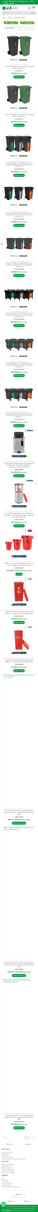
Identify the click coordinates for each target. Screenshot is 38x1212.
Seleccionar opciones (19, 823)
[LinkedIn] (22, 1197)
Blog (3, 1178)
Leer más (19, 574)
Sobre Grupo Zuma (7, 1152)
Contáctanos (5, 1155)
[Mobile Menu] (4, 8)
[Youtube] (16, 1197)
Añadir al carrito (20, 77)
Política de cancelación (8, 1171)
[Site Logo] (12, 8)
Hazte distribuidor (7, 1185)
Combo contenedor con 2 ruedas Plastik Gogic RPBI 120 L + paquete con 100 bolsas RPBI (19, 1117)
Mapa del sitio (5, 1154)
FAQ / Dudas (5, 1182)
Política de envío (6, 1166)
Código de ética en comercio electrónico (14, 1159)
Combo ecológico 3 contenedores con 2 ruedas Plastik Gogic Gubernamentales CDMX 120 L (19, 164)
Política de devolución (8, 1169)
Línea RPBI (30, 461)
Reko (27, 64)
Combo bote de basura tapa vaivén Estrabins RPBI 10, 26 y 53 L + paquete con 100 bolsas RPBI (19, 965)
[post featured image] (19, 47)
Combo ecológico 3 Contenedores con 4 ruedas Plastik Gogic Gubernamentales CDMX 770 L (19, 415)
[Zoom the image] (11, 22)
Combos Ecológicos (14, 64)
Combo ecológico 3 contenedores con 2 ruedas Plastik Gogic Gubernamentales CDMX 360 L (19, 264)
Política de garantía (7, 1168)
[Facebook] (13, 1197)
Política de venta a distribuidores (11, 1187)
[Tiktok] (24, 1197)
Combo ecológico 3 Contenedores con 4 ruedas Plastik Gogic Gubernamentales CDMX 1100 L (19, 315)
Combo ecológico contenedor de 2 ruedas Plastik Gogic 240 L (18, 115)
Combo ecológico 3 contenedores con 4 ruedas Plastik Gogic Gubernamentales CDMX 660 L (19, 365)
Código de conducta (8, 1157)
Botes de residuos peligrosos (11, 461)
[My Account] (29, 8)
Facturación (5, 1180)
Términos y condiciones (8, 1173)
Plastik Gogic (22, 64)
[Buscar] (33, 13)
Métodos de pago (7, 1183)
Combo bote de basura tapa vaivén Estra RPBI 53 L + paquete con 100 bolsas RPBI (19, 661)
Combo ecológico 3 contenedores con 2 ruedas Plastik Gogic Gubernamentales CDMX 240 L (19, 214)
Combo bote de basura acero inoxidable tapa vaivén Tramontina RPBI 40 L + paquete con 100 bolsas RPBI (19, 515)
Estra (29, 610)
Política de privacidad (8, 1164)
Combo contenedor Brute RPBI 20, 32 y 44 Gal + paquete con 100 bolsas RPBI (19, 564)
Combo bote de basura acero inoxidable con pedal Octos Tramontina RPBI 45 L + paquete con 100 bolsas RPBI (19, 465)
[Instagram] (19, 1197)
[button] (6, 23)
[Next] (32, 1137)
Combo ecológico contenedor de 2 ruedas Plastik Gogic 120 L (18, 67)
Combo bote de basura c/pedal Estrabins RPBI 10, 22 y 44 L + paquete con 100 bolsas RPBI (19, 812)
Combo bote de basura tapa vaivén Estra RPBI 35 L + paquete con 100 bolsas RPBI (19, 612)
